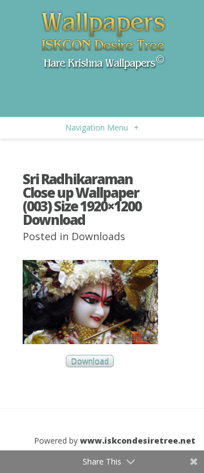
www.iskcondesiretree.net (138, 440)
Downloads (98, 236)
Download (90, 361)
